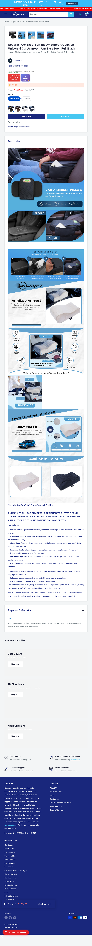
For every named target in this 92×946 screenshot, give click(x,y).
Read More (75, 760)
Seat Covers (9, 881)
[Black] (32, 109)
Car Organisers (10, 863)
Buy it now (65, 117)
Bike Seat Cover (10, 885)
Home (6, 22)
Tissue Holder (9, 856)
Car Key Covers (10, 874)
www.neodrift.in (11, 825)
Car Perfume (9, 867)
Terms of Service (56, 810)
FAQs (52, 795)
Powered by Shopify (11, 927)
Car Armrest (22, 66)
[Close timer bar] (90, 4)
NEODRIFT (12, 66)
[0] (85, 14)
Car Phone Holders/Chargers (15, 870)
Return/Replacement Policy (19, 127)
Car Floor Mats (10, 852)
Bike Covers (9, 849)
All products (15, 22)
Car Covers (8, 845)
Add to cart (26, 117)
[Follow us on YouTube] (14, 917)
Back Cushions (10, 889)
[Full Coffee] (18, 109)
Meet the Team (56, 792)
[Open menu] (5, 14)
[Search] (71, 14)
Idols (6, 892)
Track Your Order (56, 806)
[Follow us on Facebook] (6, 917)
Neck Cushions (10, 860)
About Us (53, 788)
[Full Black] (11, 109)
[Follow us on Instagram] (10, 917)
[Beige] (25, 109)
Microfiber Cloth (11, 896)
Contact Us (54, 799)
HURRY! (73, 3)
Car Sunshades (10, 878)
